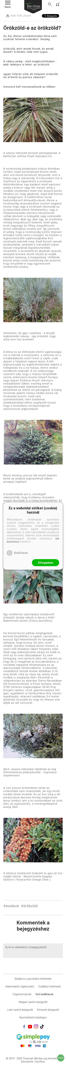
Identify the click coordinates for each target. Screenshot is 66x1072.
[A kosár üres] (58, 4)
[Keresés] (50, 4)
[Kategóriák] (60, 1057)
